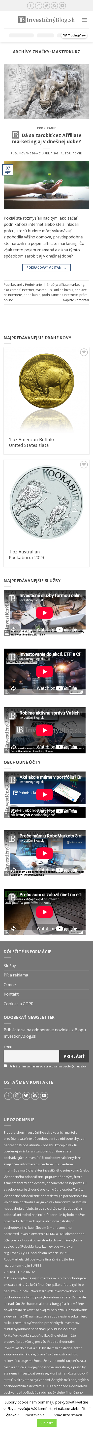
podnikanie (32, 294)
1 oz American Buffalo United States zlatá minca (31, 445)
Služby (10, 965)
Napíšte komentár (76, 300)
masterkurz (44, 289)
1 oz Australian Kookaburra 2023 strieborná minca (26, 557)
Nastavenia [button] (34, 1414)
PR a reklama (16, 975)
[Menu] (85, 20)
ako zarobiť (12, 289)
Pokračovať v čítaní (47, 267)
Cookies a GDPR (18, 1003)
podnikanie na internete (60, 294)
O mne (10, 984)
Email (8, 1046)
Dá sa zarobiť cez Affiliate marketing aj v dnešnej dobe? (47, 138)
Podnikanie (46, 128)
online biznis (63, 289)
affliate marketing (71, 284)
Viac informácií (68, 1414)
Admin (77, 153)
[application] (45, 613)
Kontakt (11, 994)
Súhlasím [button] (47, 1423)
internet (28, 289)
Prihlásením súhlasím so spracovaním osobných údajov (48, 1066)
